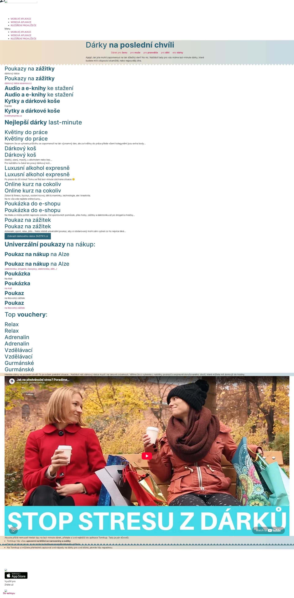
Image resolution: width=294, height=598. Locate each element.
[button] (147, 28)
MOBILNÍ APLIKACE (21, 18)
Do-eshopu (9, 593)
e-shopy (20, 581)
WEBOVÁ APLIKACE (21, 22)
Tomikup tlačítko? (23, 584)
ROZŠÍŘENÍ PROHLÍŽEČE (23, 25)
